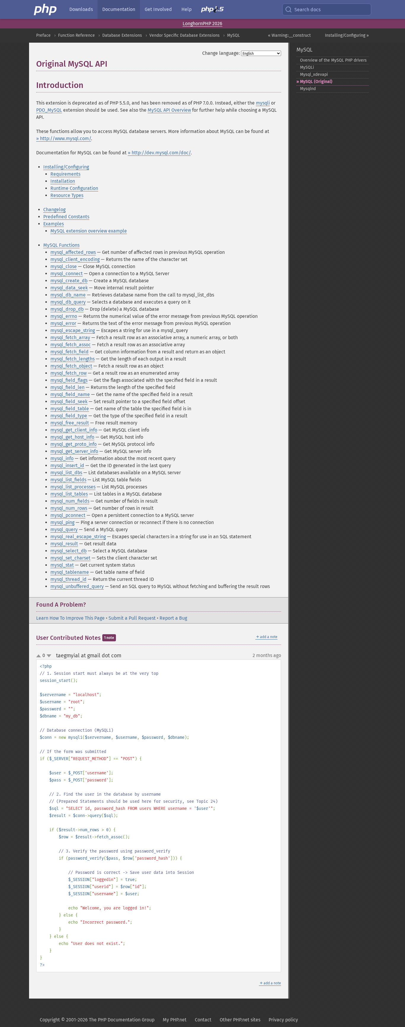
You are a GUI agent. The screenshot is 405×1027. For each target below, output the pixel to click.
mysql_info (62, 458)
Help (186, 9)
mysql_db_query (68, 302)
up (40, 656)
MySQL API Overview (169, 110)
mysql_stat (62, 565)
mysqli (263, 103)
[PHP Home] (46, 9)
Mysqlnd (308, 88)
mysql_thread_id (68, 579)
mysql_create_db (68, 280)
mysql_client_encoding (75, 259)
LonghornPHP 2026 (202, 23)
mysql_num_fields (69, 501)
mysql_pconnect (67, 515)
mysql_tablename (69, 572)
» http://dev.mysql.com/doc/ (159, 153)
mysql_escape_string (72, 330)
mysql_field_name (70, 394)
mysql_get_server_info (74, 451)
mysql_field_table (69, 408)
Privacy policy (283, 1020)
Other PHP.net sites (240, 1020)
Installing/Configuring (66, 167)
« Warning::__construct (289, 35)
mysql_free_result (69, 423)
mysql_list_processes (72, 487)
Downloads (81, 9)
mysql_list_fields (68, 480)
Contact (203, 1020)
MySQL (233, 35)
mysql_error (63, 323)
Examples (53, 224)
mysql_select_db (68, 551)
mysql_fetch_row (68, 373)
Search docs (307, 9)
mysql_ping (62, 522)
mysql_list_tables (69, 494)
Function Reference (76, 35)
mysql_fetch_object (71, 366)
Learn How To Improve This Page (70, 618)
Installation (62, 181)
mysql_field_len (67, 387)
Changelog (54, 209)
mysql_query (64, 529)
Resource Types (66, 195)
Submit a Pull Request (132, 618)
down (49, 655)
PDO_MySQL (49, 110)
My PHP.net (174, 1020)
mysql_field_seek (68, 401)
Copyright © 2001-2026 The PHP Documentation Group (97, 1020)
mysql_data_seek (69, 288)
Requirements (65, 174)
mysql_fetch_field (69, 352)
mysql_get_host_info (72, 437)
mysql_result (64, 544)
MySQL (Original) (316, 81)
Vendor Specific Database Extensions (184, 35)
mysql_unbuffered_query (77, 586)
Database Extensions (122, 35)
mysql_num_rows (68, 508)
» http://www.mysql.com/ (63, 138)
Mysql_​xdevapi (314, 74)
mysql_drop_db (67, 309)
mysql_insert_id (67, 465)
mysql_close (63, 266)
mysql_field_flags (68, 380)
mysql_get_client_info (73, 430)
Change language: (221, 53)
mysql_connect (66, 273)
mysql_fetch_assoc (70, 344)
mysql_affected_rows (73, 252)
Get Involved (158, 9)
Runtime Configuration (74, 188)
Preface (43, 35)
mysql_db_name (68, 295)
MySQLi (307, 67)
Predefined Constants (66, 217)
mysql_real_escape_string (78, 536)
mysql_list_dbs (66, 472)
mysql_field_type (68, 416)
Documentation (118, 9)
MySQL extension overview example (88, 231)
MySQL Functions (61, 245)
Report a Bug (173, 618)
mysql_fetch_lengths (72, 359)
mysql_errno (63, 316)
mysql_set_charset (70, 558)
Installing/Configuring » (347, 35)
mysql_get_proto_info (73, 444)
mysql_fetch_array (70, 337)
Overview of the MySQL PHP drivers (333, 60)
